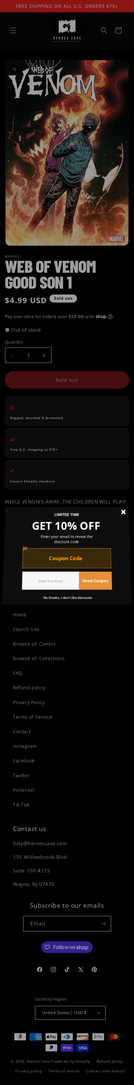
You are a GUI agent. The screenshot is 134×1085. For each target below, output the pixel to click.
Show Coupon (94, 575)
